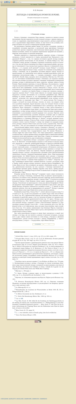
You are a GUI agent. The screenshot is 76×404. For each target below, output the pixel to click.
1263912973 (12, 399)
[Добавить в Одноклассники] (11, 2)
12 (15, 161)
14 (49, 179)
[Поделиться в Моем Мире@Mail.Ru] (14, 2)
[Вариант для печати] (2, 2)
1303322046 (4, 399)
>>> (49, 21)
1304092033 (43, 399)
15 (33, 184)
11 (52, 159)
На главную (34, 4)
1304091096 (27, 399)
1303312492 (20, 399)
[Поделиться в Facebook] (7, 2)
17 (39, 191)
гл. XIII (21, 298)
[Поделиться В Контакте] (5, 2)
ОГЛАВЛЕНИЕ (38, 21)
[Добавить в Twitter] (9, 2)
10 (14, 150)
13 (37, 173)
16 (50, 188)
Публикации (41, 4)
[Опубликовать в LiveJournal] (16, 2)
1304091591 (35, 399)
